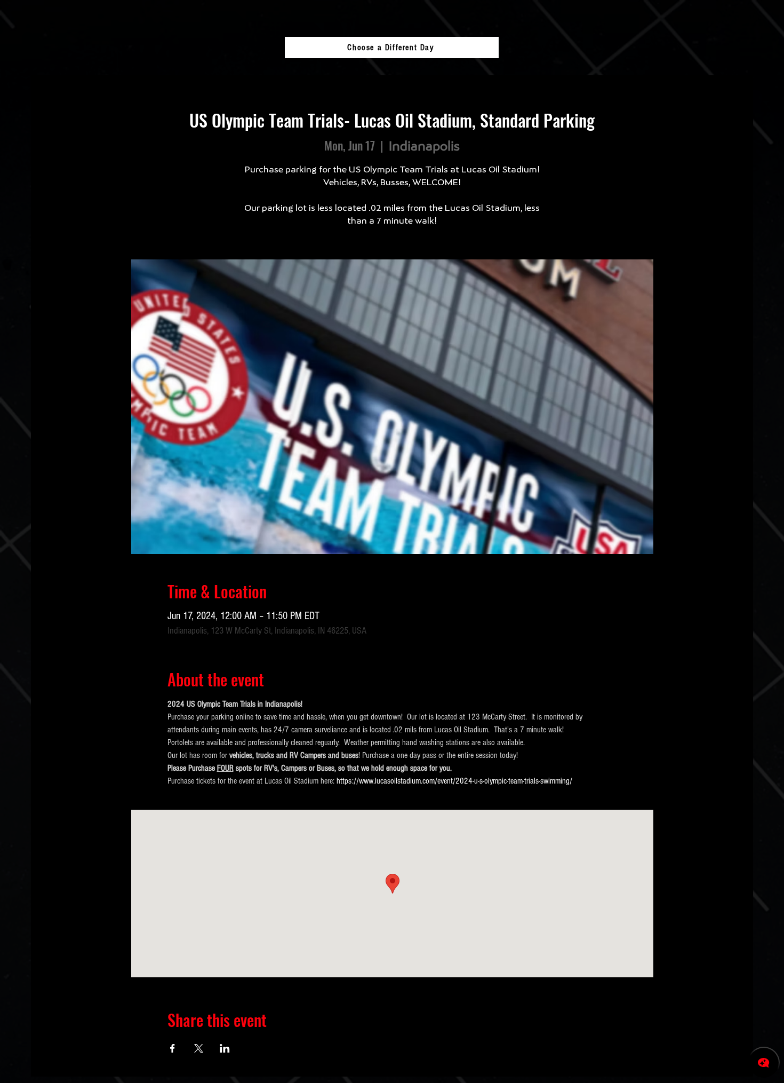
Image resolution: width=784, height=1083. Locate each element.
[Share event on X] (199, 1048)
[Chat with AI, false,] (764, 1063)
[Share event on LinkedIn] (225, 1048)
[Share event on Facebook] (172, 1048)
